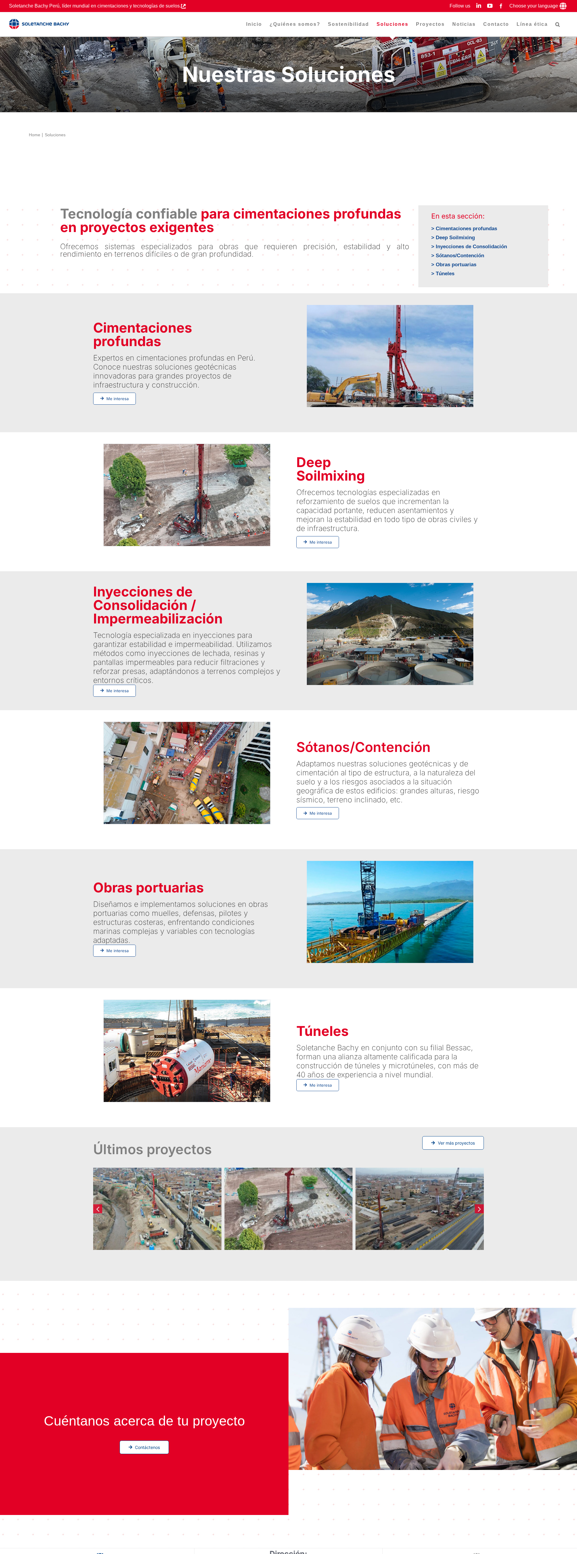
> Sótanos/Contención (457, 255)
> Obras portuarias (453, 264)
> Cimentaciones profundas (464, 228)
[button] (557, 24)
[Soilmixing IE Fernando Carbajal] (288, 1209)
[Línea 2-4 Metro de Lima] (420, 1209)
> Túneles (442, 273)
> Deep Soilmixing (453, 237)
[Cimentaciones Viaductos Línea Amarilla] (157, 1209)
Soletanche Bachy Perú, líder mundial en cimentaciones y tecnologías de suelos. (95, 5)
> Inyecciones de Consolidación (469, 246)
